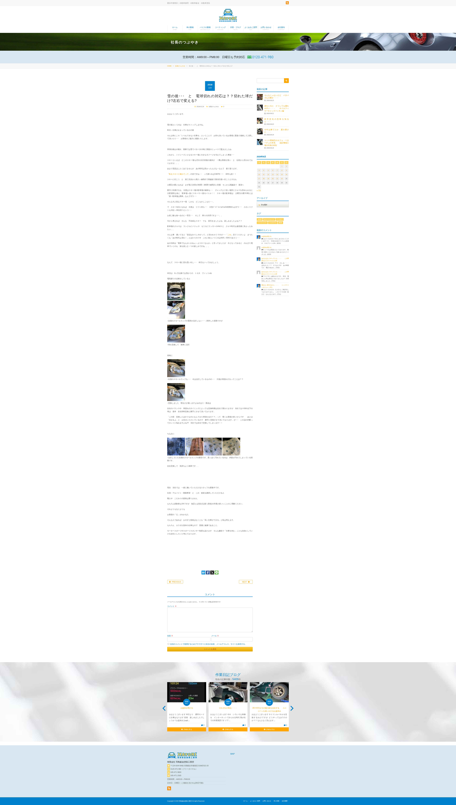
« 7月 (259, 190)
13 (272, 174)
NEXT (244, 582)
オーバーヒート (269, 219)
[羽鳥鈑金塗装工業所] (228, 16)
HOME (169, 66)
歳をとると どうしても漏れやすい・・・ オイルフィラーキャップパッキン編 (276, 108)
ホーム (175, 28)
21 (277, 178)
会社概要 (284, 801)
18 (263, 178)
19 (268, 178)
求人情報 (276, 801)
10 (259, 174)
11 (263, 174)
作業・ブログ (235, 28)
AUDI (259, 219)
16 (286, 174)
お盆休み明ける (266, 236)
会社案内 (281, 28)
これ (229, 235)
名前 (170, 636)
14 (277, 174)
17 (259, 178)
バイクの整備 (205, 28)
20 (272, 178)
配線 (280, 222)
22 (282, 178)
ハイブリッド (262, 222)
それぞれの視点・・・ (187, 708)
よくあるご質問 (251, 28)
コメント (172, 606)
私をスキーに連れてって (179, 174)
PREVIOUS (176, 582)
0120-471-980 (176, 769)
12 (268, 174)
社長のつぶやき (180, 66)
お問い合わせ (266, 28)
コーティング (220, 28)
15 (282, 174)
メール (215, 636)
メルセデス (272, 222)
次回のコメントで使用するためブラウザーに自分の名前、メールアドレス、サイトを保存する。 (208, 644)
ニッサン (280, 219)
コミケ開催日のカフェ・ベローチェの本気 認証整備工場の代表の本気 (276, 142)
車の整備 (190, 28)
